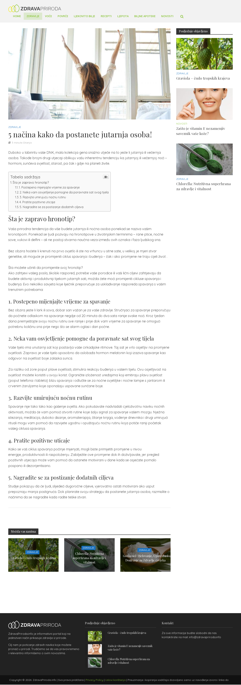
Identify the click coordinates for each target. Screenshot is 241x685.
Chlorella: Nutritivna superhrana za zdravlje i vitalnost (89, 558)
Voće (48, 16)
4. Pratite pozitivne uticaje (37, 202)
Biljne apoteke (145, 16)
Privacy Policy (94, 680)
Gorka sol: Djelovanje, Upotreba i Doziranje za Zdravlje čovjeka (145, 558)
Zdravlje (33, 16)
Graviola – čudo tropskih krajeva (33, 558)
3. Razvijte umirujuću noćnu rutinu (43, 197)
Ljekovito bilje (84, 16)
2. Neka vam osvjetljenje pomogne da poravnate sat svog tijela (64, 192)
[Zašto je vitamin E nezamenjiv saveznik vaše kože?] (204, 104)
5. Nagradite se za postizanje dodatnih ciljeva (51, 207)
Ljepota (123, 16)
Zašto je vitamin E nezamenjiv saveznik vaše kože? (200, 131)
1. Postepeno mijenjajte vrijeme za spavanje (49, 187)
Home (17, 16)
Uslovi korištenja (115, 680)
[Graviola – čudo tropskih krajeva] (204, 53)
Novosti (167, 16)
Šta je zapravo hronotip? (31, 182)
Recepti (106, 16)
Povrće (63, 16)
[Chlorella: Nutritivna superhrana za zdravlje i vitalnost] (204, 159)
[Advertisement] (204, 262)
